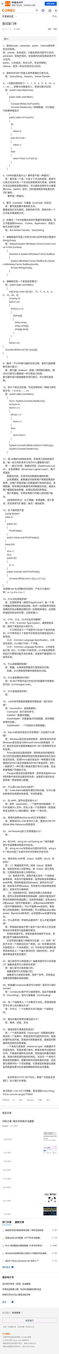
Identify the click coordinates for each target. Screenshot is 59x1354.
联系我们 (29, 1320)
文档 (4, 1327)
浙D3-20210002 (28, 1346)
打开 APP (50, 3)
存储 (40, 1100)
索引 (20, 1100)
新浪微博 (16, 1312)
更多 (4, 1301)
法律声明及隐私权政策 (11, 1337)
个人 (54, 16)
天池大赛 (20, 1327)
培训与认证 (30, 1327)
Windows (30, 1100)
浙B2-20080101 (30, 1343)
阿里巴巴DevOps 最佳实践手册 (16, 1294)
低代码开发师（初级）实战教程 (16, 1283)
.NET (48, 1100)
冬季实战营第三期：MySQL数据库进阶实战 (21, 1289)
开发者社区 (12, 1327)
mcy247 (5, 1126)
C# (13, 1100)
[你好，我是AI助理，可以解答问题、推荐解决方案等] (43, 10)
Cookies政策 (26, 1337)
